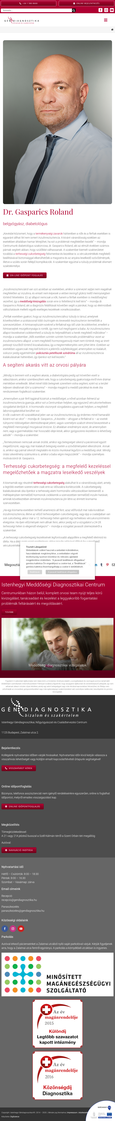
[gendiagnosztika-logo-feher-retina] (46, 699)
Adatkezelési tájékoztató (88, 1113)
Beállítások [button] (35, 572)
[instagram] (106, 10)
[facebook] (100, 10)
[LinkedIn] (96, 565)
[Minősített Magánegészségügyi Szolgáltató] (57, 953)
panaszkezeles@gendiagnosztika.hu (22, 910)
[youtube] (112, 10)
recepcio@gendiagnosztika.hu (19, 899)
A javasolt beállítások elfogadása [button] (62, 572)
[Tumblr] (102, 565)
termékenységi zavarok (49, 233)
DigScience (14, 1117)
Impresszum (72, 1113)
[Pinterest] (108, 565)
